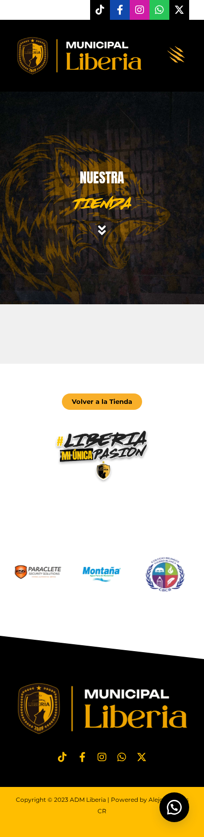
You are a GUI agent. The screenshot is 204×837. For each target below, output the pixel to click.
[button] (176, 56)
